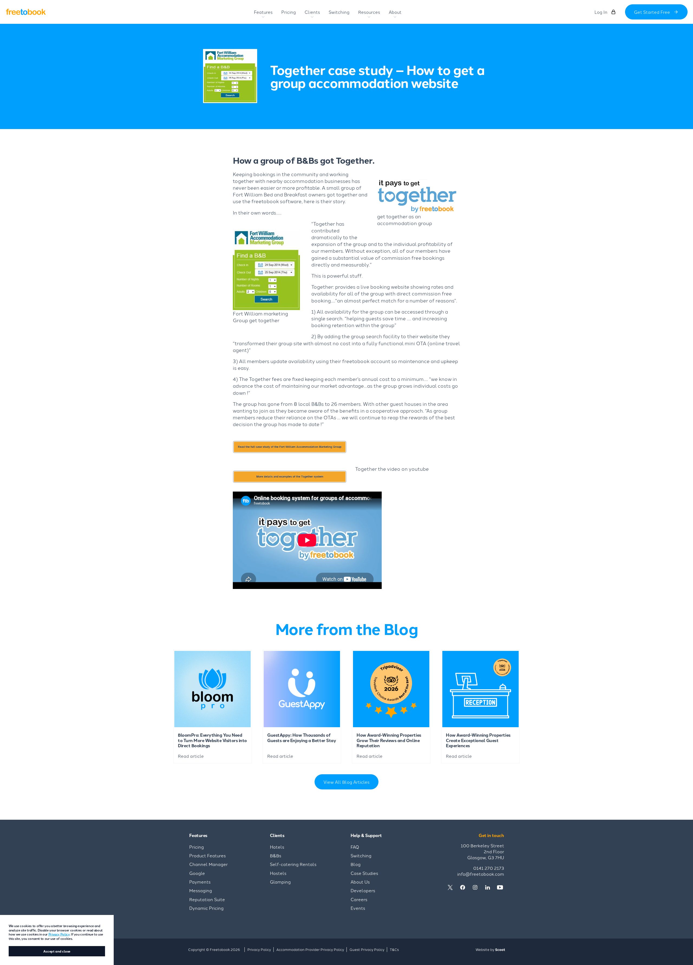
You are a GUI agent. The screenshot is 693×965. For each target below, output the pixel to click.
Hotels (277, 847)
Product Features (207, 855)
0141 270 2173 (488, 868)
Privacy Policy (59, 934)
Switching (361, 855)
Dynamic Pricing (206, 908)
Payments (200, 882)
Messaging (200, 890)
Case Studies (364, 873)
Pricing (196, 847)
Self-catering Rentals (293, 864)
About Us (360, 882)
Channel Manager (208, 864)
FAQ (355, 847)
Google (197, 873)
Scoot (500, 949)
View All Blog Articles (346, 782)
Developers (363, 890)
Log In (600, 12)
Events (358, 908)
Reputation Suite (207, 899)
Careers (359, 899)
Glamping (280, 882)
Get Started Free (652, 12)
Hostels (278, 873)
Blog (356, 864)
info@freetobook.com (480, 874)
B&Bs (275, 855)
